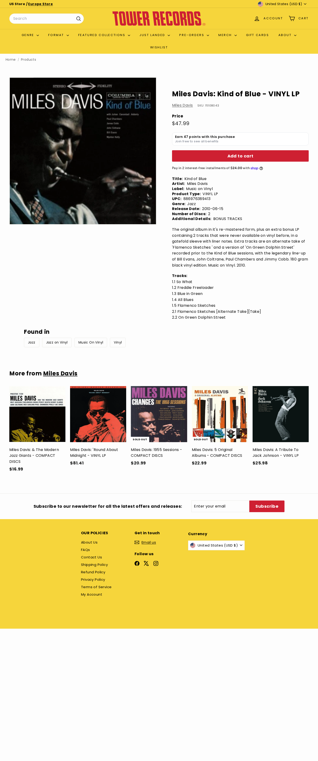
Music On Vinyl (90, 342)
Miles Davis (182, 105)
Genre (29, 35)
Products (28, 59)
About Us (89, 542)
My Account (91, 594)
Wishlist (159, 47)
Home (11, 59)
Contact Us (91, 557)
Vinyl (118, 342)
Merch (225, 35)
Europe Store (40, 4)
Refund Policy (93, 572)
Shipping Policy (94, 564)
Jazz (31, 342)
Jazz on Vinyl (57, 342)
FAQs (85, 549)
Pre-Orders (192, 35)
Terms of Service (96, 586)
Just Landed (152, 35)
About (285, 35)
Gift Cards (257, 35)
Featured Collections (102, 35)
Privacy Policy (93, 579)
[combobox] (46, 18)
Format (56, 35)
